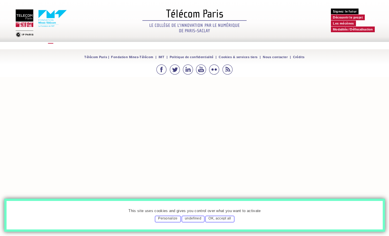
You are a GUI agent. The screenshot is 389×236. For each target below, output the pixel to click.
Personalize (168, 218)
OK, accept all (219, 218)
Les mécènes (343, 23)
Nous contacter (275, 57)
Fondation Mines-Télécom (132, 57)
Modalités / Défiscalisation (353, 29)
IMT (161, 57)
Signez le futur (345, 11)
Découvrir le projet (348, 17)
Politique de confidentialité (192, 57)
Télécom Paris (95, 57)
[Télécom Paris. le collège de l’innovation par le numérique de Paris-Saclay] (194, 20)
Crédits (299, 57)
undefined (193, 218)
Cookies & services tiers (238, 57)
